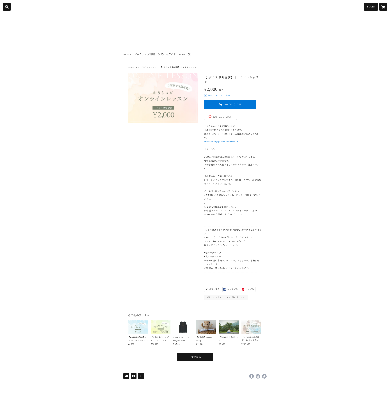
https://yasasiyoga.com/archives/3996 (221, 142)
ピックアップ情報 (144, 54)
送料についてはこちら (219, 95)
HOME (127, 54)
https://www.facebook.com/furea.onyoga (251, 376)
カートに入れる (233, 104)
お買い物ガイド (167, 54)
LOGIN (371, 7)
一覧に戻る (195, 357)
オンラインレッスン (147, 67)
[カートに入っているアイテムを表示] (383, 7)
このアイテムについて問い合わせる (228, 297)
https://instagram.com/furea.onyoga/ (258, 376)
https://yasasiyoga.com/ (264, 376)
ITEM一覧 (185, 54)
